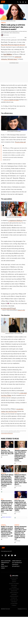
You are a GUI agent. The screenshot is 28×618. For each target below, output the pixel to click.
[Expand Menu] (23, 2)
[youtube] (15, 555)
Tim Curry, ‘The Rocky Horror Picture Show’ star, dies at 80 (7, 452)
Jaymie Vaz (3, 487)
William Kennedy (4, 455)
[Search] (18, 2)
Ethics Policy (15, 564)
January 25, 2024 (21, 310)
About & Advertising (6, 560)
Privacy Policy (4, 566)
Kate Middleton (8, 54)
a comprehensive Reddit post (15, 220)
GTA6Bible (14, 605)
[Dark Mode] (20, 2)
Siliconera (14, 587)
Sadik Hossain (17, 511)
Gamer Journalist (14, 592)
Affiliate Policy (16, 566)
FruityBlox (14, 601)
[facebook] (12, 555)
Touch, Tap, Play (14, 599)
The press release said (20, 142)
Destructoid (14, 590)
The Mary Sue (14, 598)
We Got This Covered (14, 589)
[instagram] (5, 555)
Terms (2, 564)
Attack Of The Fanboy (14, 583)
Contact (3, 568)
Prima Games (14, 585)
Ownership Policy (5, 562)
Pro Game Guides (14, 578)
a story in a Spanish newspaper (11, 99)
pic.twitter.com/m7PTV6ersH (8, 308)
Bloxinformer (14, 603)
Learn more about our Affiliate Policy (7, 433)
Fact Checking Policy (17, 562)
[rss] (2, 555)
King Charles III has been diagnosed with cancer (13, 44)
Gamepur (14, 581)
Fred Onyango (4, 513)
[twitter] (8, 555)
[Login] (25, 2)
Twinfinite (14, 579)
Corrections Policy (16, 560)
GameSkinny (14, 594)
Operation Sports (14, 596)
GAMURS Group (24, 608)
